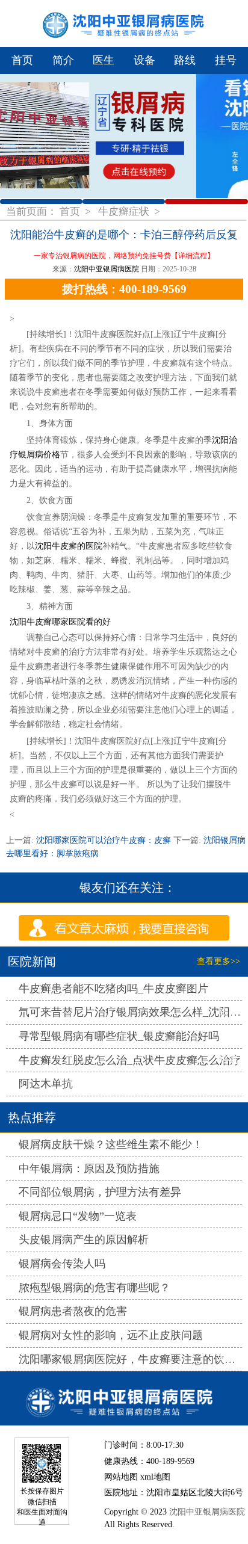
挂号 (226, 60)
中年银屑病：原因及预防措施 (89, 1169)
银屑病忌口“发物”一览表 (78, 1216)
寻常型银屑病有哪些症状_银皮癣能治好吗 (119, 1036)
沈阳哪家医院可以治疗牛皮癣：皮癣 (103, 840)
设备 (144, 60)
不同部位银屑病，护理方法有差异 (100, 1192)
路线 (185, 60)
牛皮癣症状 (125, 211)
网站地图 (121, 1476)
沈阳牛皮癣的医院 (68, 546)
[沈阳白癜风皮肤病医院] (124, 1398)
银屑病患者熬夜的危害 (73, 1311)
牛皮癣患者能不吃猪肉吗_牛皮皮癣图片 (113, 989)
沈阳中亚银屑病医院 (106, 269)
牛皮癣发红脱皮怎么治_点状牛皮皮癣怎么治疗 (130, 1060)
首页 (22, 60)
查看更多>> (218, 961)
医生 (103, 60)
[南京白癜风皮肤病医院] (124, 23)
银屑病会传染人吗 (62, 1264)
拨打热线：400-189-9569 (124, 289)
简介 (63, 60)
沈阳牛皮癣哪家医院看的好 (60, 621)
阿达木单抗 (46, 1084)
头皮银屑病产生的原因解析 (84, 1240)
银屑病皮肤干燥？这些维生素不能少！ (111, 1144)
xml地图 (155, 1476)
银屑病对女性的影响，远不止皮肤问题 (111, 1335)
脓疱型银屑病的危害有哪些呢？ (94, 1288)
